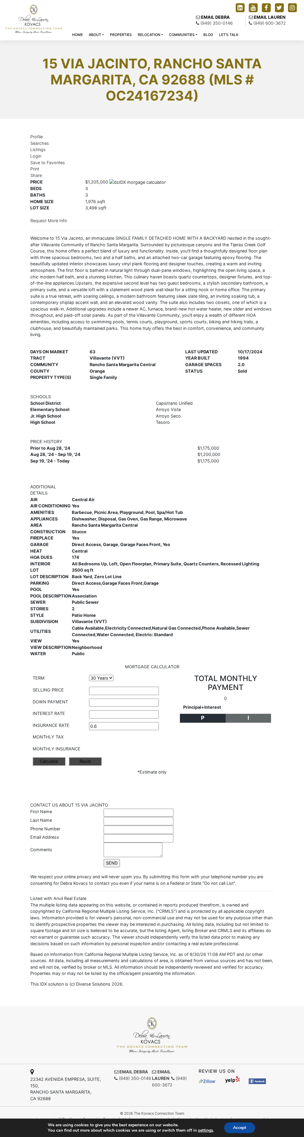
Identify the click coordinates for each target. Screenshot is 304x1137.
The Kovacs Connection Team (159, 1113)
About (95, 34)
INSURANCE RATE (51, 725)
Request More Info (48, 220)
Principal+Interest (202, 707)
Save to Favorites (47, 162)
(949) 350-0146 (216, 23)
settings (205, 1130)
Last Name (41, 820)
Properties (121, 34)
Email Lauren (270, 17)
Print (34, 168)
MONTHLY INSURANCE (56, 748)
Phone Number (45, 828)
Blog (208, 34)
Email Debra (215, 17)
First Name (41, 811)
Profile (36, 136)
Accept (239, 1127)
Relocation (149, 34)
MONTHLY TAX (48, 736)
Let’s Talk (228, 34)
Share (36, 175)
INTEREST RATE (49, 713)
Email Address (44, 837)
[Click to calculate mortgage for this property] (137, 182)
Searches (39, 143)
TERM (39, 677)
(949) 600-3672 (269, 23)
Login (35, 156)
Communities (182, 34)
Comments (41, 849)
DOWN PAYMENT (50, 701)
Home (77, 34)
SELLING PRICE (48, 689)
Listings (38, 149)
